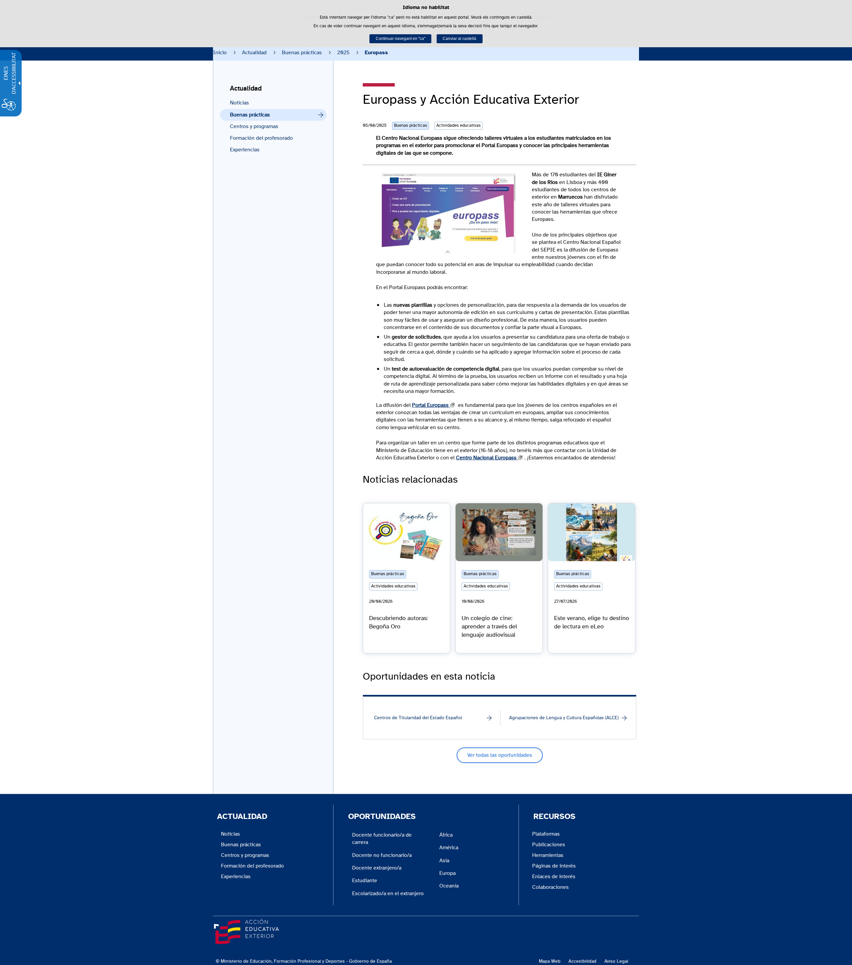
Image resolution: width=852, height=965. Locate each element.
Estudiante (364, 880)
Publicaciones (548, 844)
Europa (447, 873)
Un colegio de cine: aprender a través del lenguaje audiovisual (489, 626)
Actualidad (254, 52)
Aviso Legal (616, 961)
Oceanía (449, 885)
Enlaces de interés (553, 876)
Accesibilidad (582, 961)
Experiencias (245, 149)
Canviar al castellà (459, 38)
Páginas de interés (554, 866)
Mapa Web (549, 961)
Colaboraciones (550, 887)
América (448, 847)
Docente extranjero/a (376, 868)
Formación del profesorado (261, 138)
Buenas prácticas (302, 52)
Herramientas (547, 855)
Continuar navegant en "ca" (400, 38)
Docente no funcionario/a (382, 855)
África (446, 835)
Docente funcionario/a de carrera (382, 838)
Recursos (554, 817)
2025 (343, 52)
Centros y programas (254, 126)
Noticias (239, 102)
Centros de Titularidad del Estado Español (418, 718)
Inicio (220, 52)
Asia (444, 860)
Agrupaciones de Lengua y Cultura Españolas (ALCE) (564, 718)
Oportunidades (382, 817)
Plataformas (546, 834)
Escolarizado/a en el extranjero (388, 893)
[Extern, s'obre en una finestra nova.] (449, 213)
